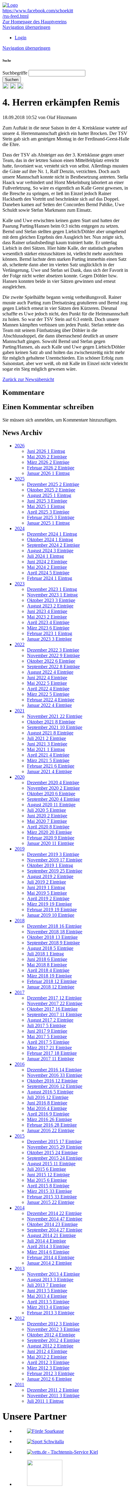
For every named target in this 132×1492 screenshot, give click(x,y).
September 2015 (54, 1158)
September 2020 (53, 799)
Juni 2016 (47, 1102)
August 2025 (49, 495)
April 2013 (48, 1301)
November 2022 (53, 655)
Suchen (11, 79)
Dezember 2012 (53, 1323)
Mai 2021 (46, 749)
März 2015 (49, 1191)
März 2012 (48, 1368)
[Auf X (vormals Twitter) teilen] (20, 87)
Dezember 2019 (53, 854)
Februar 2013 (50, 1312)
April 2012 (48, 1362)
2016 (20, 1064)
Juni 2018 (47, 959)
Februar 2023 (49, 633)
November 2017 (54, 1003)
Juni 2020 (47, 815)
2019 (20, 848)
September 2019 (54, 870)
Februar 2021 (50, 766)
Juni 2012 (47, 1351)
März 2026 (48, 462)
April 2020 (48, 826)
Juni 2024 (47, 561)
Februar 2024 (49, 578)
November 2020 (53, 788)
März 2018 (49, 975)
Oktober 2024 (50, 539)
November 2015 (54, 1147)
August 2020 (51, 804)
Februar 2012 (50, 1373)
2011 (19, 1384)
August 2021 (50, 732)
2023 (20, 583)
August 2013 (50, 1279)
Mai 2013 (47, 1296)
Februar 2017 (52, 1053)
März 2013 (48, 1307)
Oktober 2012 (51, 1334)
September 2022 (53, 666)
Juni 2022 (47, 677)
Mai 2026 (47, 456)
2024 (20, 528)
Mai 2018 (47, 964)
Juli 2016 (47, 1097)
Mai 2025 (46, 506)
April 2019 (48, 898)
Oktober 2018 (52, 937)
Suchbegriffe (14, 72)
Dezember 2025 (53, 484)
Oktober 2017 (52, 1009)
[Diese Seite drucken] (5, 87)
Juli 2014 (46, 1240)
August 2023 (50, 605)
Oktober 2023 (51, 600)
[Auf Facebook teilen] (13, 87)
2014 (20, 1207)
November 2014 (54, 1218)
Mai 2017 (47, 1036)
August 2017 (50, 1020)
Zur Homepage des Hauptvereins (34, 21)
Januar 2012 (49, 1379)
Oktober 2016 (52, 1080)
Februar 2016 (52, 1125)
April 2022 (48, 688)
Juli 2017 (46, 1025)
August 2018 (50, 948)
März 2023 (48, 627)
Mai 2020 (47, 821)
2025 (20, 478)
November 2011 (53, 1395)
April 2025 (48, 512)
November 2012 (53, 1329)
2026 (20, 445)
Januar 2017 (50, 1058)
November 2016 (54, 1075)
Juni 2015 (48, 1174)
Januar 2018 (50, 986)
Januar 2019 (50, 915)
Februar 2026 (50, 467)
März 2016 (49, 1119)
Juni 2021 (47, 743)
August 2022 (50, 672)
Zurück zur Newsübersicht (28, 379)
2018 (20, 920)
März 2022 (48, 694)
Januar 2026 (48, 473)
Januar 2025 (48, 523)
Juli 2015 (46, 1169)
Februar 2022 (50, 699)
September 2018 (53, 942)
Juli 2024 (45, 556)
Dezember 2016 (54, 1069)
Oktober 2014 (52, 1224)
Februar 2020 (50, 837)
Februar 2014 (50, 1257)
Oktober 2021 (51, 721)
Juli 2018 (45, 953)
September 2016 (54, 1086)
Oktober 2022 (51, 661)
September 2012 (53, 1340)
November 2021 (54, 716)
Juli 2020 (46, 810)
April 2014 (48, 1246)
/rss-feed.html (15, 16)
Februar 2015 (52, 1196)
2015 (20, 1136)
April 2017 (48, 1042)
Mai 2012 (47, 1356)
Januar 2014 (49, 1263)
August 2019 (50, 876)
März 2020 (49, 832)
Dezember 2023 (52, 589)
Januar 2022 (49, 705)
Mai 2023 (47, 616)
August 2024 (50, 550)
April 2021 (48, 755)
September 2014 (54, 1229)
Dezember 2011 (53, 1390)
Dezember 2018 (54, 926)
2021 (20, 710)
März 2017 (49, 1047)
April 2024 (48, 572)
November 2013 (53, 1274)
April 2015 (48, 1185)
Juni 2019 (46, 887)
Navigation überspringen (26, 27)
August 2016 (50, 1091)
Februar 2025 (50, 517)
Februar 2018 (52, 981)
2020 (20, 777)
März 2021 (48, 760)
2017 (20, 992)
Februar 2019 (52, 909)
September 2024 (53, 545)
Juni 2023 (47, 611)
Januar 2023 (49, 639)
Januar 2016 (50, 1130)
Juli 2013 (46, 1285)
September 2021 (54, 727)
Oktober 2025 (51, 489)
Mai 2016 (47, 1108)
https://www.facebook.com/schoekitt (37, 10)
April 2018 (48, 970)
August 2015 (51, 1163)
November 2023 (52, 594)
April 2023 (48, 622)
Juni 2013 (47, 1290)
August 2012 (50, 1345)
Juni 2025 (47, 500)
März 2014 (48, 1252)
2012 (20, 1318)
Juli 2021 (46, 738)
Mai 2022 (47, 683)
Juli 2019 (46, 882)
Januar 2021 (49, 771)
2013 (20, 1268)
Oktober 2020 (51, 793)
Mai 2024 (47, 567)
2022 (20, 644)
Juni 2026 (46, 451)
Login (20, 37)
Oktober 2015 (52, 1152)
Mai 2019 (47, 893)
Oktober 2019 (50, 865)
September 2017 (54, 1014)
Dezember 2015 (54, 1141)
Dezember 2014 (54, 1213)
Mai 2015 (47, 1180)
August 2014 (51, 1235)
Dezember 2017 (54, 997)
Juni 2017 (47, 1031)
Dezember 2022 (53, 650)
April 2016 (48, 1113)
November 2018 (54, 931)
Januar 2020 (50, 843)
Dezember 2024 (52, 534)
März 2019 (49, 904)
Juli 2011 (45, 1401)
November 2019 (54, 859)
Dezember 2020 (53, 782)
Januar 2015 (50, 1202)
